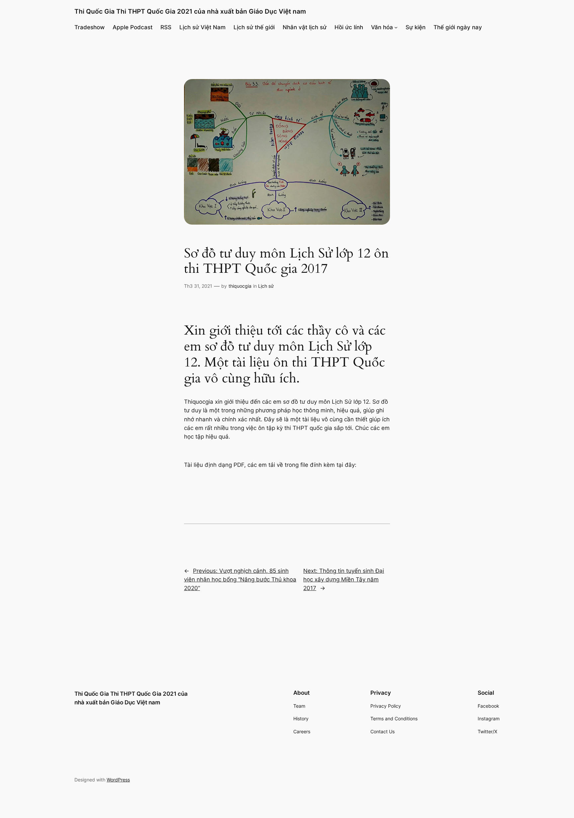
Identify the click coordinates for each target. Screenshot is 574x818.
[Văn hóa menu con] (396, 27)
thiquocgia (240, 286)
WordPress (118, 779)
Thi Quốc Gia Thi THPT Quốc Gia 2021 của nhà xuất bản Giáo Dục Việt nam (190, 11)
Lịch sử (266, 286)
